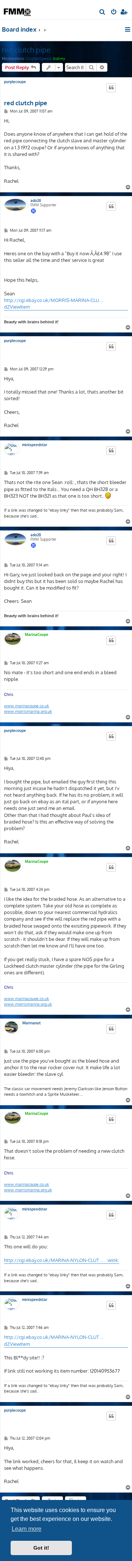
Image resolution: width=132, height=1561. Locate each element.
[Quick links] (128, 29)
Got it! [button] (41, 1548)
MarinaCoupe (36, 634)
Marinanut (31, 1023)
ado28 (35, 200)
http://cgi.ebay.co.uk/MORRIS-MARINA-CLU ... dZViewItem (53, 303)
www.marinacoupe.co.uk (26, 705)
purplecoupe (15, 81)
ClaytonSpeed (38, 58)
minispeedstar (34, 444)
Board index (19, 29)
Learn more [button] (26, 1529)
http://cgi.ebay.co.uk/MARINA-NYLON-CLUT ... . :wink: (61, 1260)
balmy (59, 58)
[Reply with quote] (111, 87)
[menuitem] (102, 12)
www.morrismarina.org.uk (28, 711)
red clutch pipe (26, 49)
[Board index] (18, 9)
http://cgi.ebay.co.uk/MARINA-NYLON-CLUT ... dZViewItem (53, 1340)
